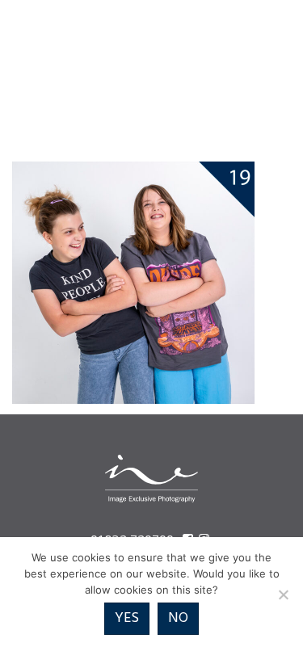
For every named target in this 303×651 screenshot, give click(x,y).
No (178, 618)
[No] (283, 594)
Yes (127, 618)
